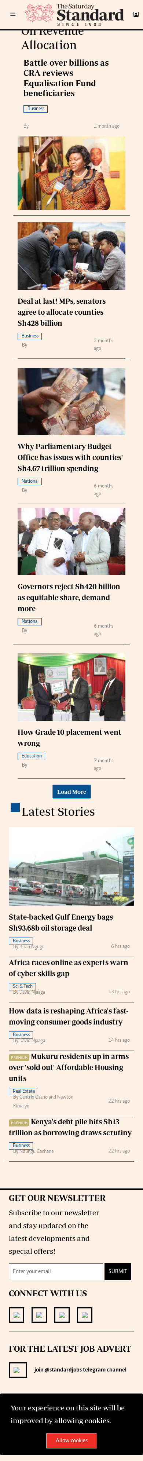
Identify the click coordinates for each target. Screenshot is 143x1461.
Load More (71, 791)
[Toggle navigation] (12, 14)
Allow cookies (72, 1441)
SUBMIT (118, 1272)
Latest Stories (58, 811)
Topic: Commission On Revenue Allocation (71, 30)
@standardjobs (63, 1370)
